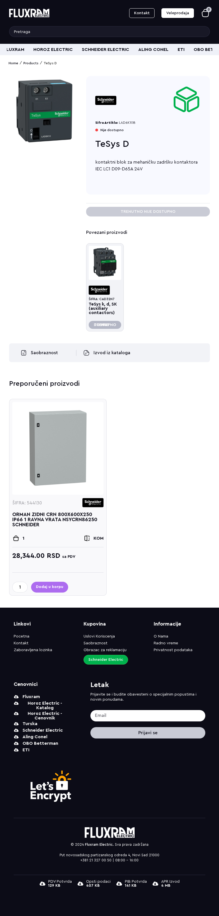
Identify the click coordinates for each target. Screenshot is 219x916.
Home (13, 63)
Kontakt (21, 643)
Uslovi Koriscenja (99, 636)
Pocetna (21, 636)
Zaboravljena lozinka (33, 650)
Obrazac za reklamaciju (105, 650)
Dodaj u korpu (49, 587)
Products (30, 63)
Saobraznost (96, 643)
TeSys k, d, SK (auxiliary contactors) (103, 308)
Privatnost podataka (173, 650)
